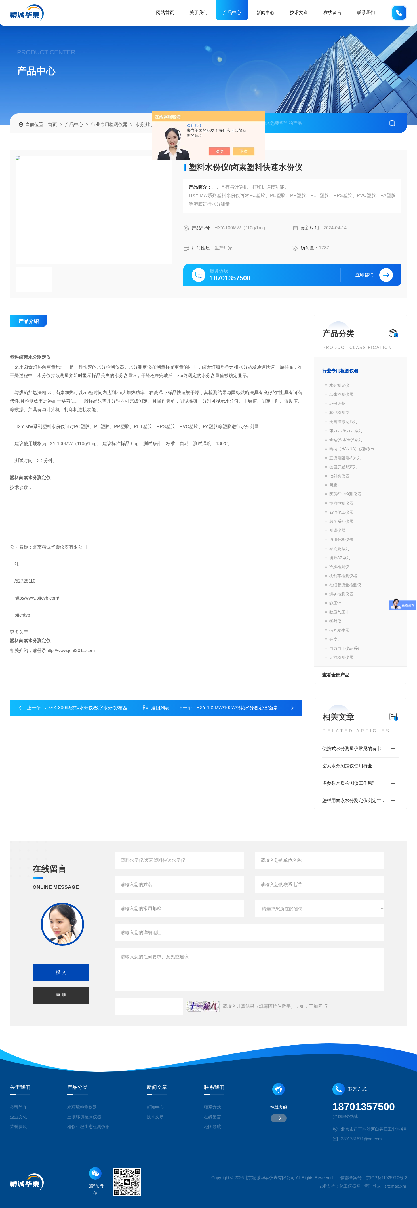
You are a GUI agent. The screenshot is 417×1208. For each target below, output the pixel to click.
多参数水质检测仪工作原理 (349, 783)
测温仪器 (337, 530)
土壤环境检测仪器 (84, 1116)
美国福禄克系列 (343, 421)
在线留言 (332, 12)
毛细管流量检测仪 (345, 585)
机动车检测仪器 (343, 576)
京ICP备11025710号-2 (386, 1177)
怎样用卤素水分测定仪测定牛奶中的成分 (360, 800)
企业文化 (18, 1116)
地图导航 (212, 1126)
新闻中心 (265, 12)
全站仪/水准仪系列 (345, 439)
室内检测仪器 (341, 503)
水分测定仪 (146, 124)
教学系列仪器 (341, 521)
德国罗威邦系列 (343, 467)
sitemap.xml (395, 1186)
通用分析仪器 (341, 539)
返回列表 (160, 707)
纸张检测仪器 (341, 394)
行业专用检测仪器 (109, 124)
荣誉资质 (18, 1126)
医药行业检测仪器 (345, 494)
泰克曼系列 (339, 548)
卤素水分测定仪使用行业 (347, 765)
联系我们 (366, 12)
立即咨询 (364, 274)
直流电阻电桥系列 (345, 458)
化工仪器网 (350, 1186)
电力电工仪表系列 (345, 648)
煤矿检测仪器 (341, 594)
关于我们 (198, 12)
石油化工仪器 (341, 512)
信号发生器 (339, 630)
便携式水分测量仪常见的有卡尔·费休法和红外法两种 (360, 748)
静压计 (335, 603)
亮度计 (335, 639)
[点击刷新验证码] (203, 1006)
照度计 (335, 485)
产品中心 (232, 12)
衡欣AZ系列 (339, 557)
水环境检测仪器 (82, 1107)
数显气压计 (339, 612)
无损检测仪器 (341, 657)
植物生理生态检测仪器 (88, 1126)
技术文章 (299, 12)
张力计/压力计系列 (345, 430)
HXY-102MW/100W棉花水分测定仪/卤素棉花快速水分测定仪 (257, 707)
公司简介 (18, 1107)
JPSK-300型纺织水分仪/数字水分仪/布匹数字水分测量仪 (102, 707)
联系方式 (212, 1107)
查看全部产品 (335, 674)
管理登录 (372, 1186)
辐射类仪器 (339, 476)
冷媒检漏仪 (339, 566)
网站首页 (165, 12)
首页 (52, 124)
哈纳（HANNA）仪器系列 (352, 449)
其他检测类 (339, 412)
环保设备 (337, 403)
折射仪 (335, 621)
